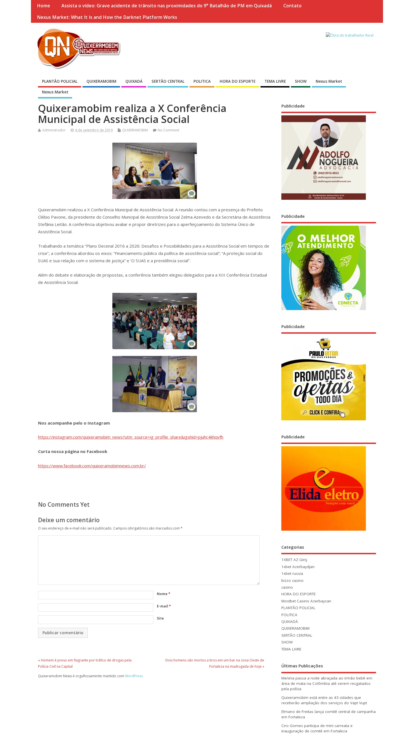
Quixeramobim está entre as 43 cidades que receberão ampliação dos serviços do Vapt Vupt (324, 700)
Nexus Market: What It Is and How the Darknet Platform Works (107, 17)
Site (160, 618)
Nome (163, 593)
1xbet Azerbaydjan (298, 566)
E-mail (164, 606)
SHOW (301, 81)
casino (287, 587)
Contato (292, 6)
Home (43, 6)
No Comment (168, 130)
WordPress (134, 676)
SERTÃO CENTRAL (168, 81)
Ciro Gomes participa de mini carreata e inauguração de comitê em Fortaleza (317, 728)
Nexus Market (329, 81)
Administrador (54, 130)
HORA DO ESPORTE (237, 81)
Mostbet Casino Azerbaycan (306, 601)
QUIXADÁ (134, 81)
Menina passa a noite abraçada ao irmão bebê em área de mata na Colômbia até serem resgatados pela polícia (326, 683)
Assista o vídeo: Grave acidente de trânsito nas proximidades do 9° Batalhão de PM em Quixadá (166, 6)
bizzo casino (292, 580)
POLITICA (202, 81)
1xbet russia (292, 573)
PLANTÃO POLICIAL (59, 81)
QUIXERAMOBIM (101, 81)
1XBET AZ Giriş (294, 559)
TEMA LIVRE (275, 81)
